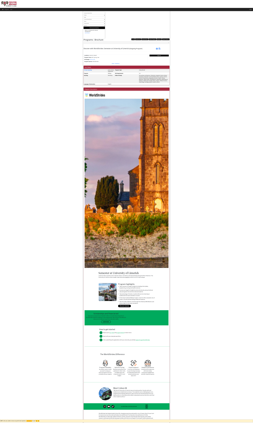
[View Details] (87, 32)
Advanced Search (145, 39)
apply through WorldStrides (143, 340)
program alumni (120, 332)
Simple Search (138, 39)
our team (112, 332)
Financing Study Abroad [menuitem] (88, 19)
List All (133, 39)
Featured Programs (152, 39)
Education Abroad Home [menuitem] (88, 13)
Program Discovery (166, 39)
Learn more (106, 321)
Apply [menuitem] (85, 17)
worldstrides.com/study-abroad (129, 406)
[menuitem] (94, 32)
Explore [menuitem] (85, 15)
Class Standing (88, 70)
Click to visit (92, 59)
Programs (7, 9)
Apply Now (159, 55)
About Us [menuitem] (85, 25)
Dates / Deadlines (116, 63)
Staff (11, 9)
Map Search (159, 39)
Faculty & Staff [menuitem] (86, 23)
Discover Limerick (124, 306)
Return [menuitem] (85, 21)
